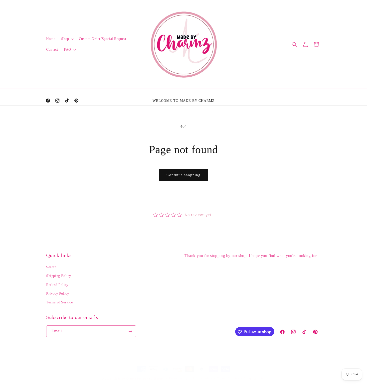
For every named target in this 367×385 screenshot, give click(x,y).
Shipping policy (254, 378)
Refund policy (178, 378)
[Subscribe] (130, 331)
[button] (67, 39)
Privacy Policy (57, 293)
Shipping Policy (58, 276)
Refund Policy (57, 285)
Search (51, 267)
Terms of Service (59, 302)
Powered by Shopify (150, 378)
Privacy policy (202, 378)
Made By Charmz (125, 378)
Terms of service (228, 378)
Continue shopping (183, 175)
